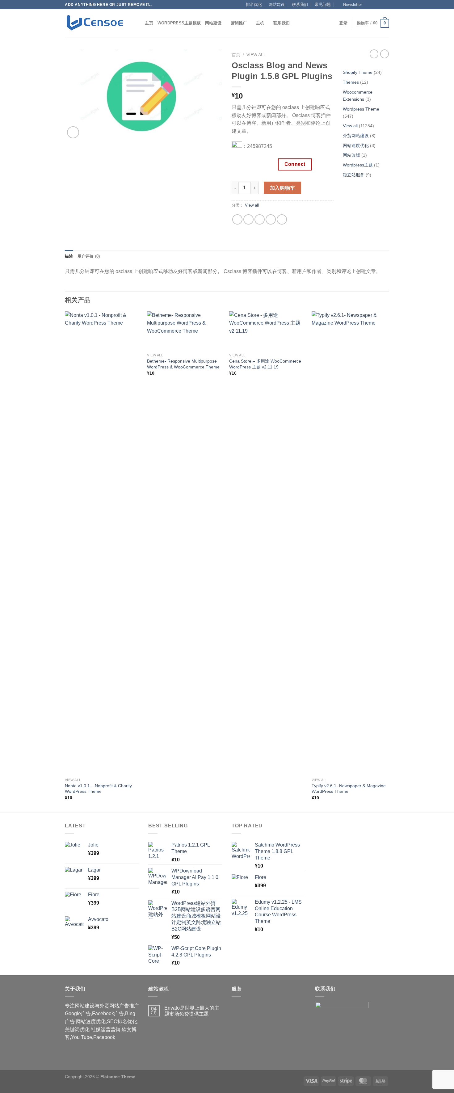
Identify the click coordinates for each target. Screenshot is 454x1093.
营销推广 (239, 23)
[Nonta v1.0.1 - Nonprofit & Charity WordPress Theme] (103, 543)
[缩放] (73, 132)
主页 (149, 23)
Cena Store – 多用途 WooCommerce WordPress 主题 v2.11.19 (265, 364)
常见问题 (323, 4)
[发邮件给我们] (386, 4)
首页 (236, 55)
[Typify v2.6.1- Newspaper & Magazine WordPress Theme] (350, 543)
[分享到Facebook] (237, 219)
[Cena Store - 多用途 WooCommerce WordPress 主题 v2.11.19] (267, 330)
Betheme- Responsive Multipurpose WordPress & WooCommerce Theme (183, 364)
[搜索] (138, 23)
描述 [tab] (69, 256)
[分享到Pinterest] (271, 219)
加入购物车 (282, 188)
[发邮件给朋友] (259, 219)
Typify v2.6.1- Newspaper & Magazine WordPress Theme (349, 788)
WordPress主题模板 (179, 23)
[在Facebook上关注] (368, 4)
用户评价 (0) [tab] (89, 256)
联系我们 (300, 4)
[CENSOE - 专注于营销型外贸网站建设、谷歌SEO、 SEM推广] (96, 23)
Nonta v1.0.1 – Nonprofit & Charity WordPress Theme (98, 788)
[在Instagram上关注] (374, 4)
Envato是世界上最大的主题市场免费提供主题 (191, 1010)
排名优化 (254, 4)
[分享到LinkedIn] (282, 219)
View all (256, 55)
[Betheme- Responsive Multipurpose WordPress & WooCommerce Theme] (185, 330)
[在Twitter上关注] (380, 4)
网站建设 (277, 4)
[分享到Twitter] (248, 219)
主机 (260, 23)
